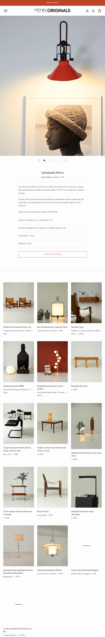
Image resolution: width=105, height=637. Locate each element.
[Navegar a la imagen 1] (44, 160)
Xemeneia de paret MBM (13, 386)
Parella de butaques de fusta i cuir (17, 327)
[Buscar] (93, 10)
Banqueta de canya (79, 386)
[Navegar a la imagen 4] (54, 160)
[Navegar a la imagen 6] (60, 160)
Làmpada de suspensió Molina (49, 570)
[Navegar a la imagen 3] (51, 160)
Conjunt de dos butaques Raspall (84, 570)
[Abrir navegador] (5, 11)
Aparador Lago (77, 327)
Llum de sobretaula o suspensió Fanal (52, 327)
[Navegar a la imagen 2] (47, 160)
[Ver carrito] (99, 10)
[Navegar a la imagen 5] (57, 160)
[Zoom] (99, 22)
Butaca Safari (43, 512)
